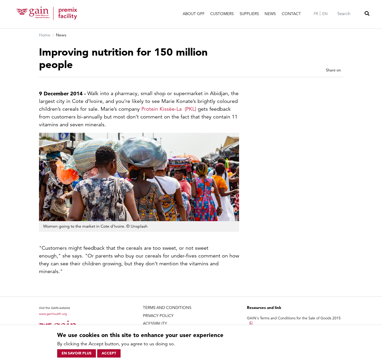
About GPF (194, 13)
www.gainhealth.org (53, 314)
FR (316, 13)
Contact (291, 13)
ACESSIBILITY (155, 323)
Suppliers (249, 13)
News (270, 13)
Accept (109, 353)
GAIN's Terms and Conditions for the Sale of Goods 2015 (294, 318)
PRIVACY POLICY (158, 315)
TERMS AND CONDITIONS (167, 307)
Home (44, 35)
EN (325, 13)
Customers (222, 13)
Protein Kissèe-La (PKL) (168, 109)
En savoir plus (76, 353)
